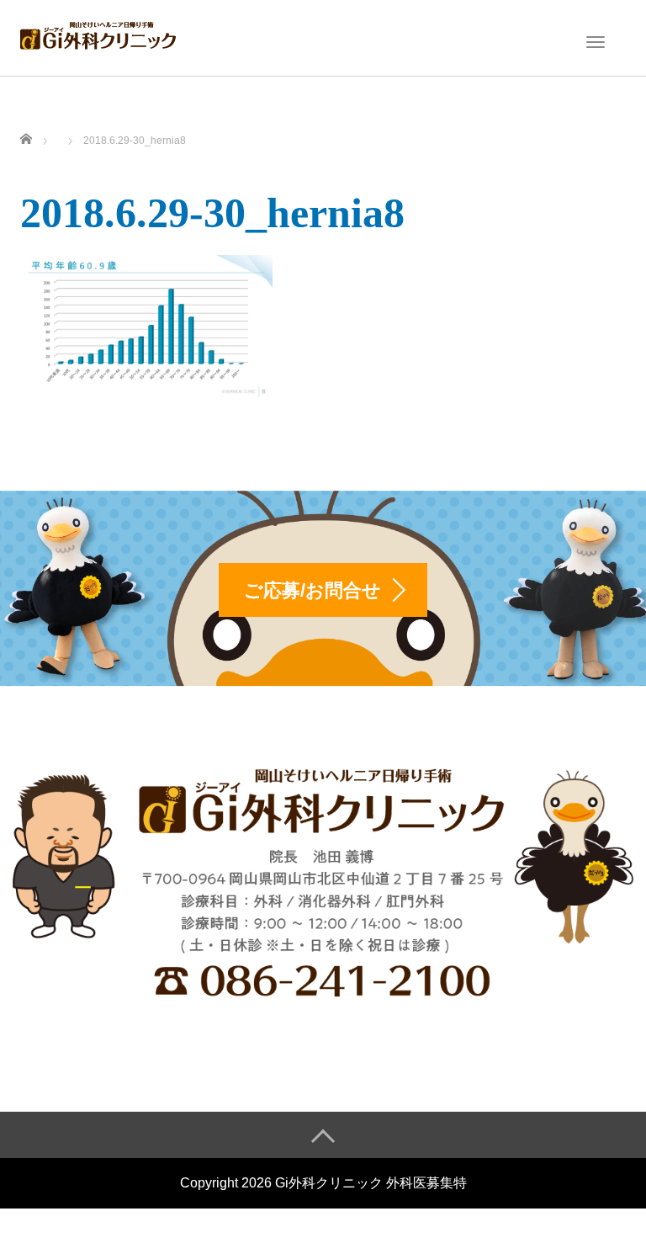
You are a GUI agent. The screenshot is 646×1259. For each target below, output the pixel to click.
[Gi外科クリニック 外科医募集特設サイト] (98, 36)
